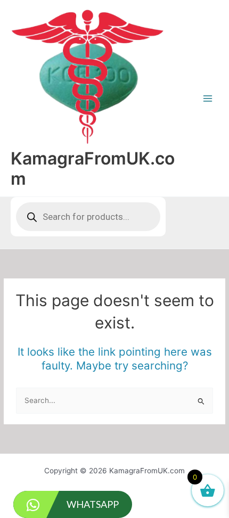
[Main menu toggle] (208, 98)
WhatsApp (93, 504)
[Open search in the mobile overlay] (88, 216)
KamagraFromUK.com (93, 168)
